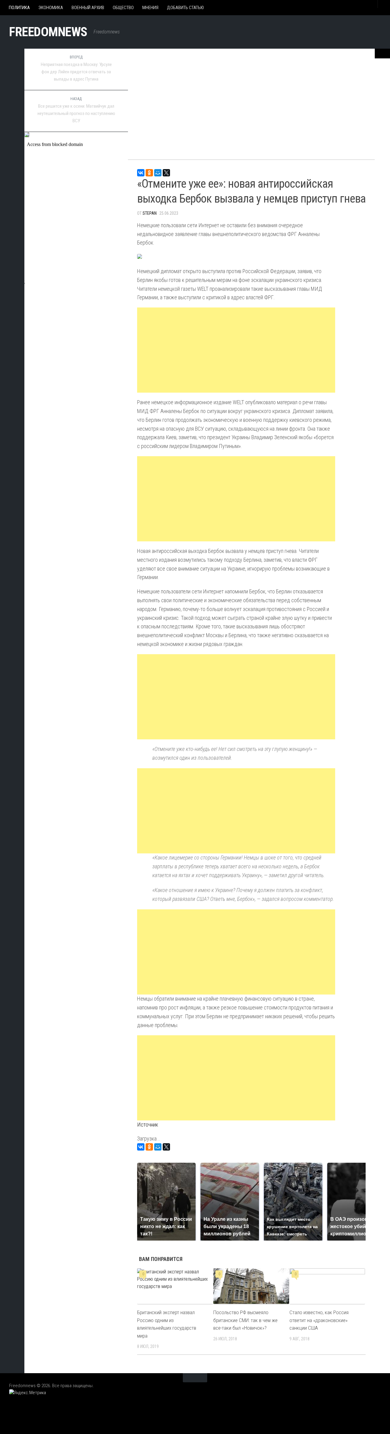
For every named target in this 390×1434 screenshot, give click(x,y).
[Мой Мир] (157, 172)
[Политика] (12, 69)
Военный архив (88, 7)
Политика (19, 7)
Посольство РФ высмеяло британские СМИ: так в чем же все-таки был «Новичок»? (245, 1320)
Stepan (150, 213)
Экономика (50, 7)
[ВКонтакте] (140, 172)
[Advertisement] (251, 100)
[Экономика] (12, 83)
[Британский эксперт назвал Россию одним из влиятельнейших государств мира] (175, 1286)
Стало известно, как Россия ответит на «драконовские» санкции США (319, 1320)
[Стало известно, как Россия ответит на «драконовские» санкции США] (327, 1286)
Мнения (150, 7)
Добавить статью (185, 7)
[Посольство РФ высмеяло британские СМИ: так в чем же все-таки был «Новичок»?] (251, 1286)
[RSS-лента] (12, 140)
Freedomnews (48, 31)
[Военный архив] (12, 98)
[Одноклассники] (149, 172)
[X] (166, 172)
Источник (147, 1124)
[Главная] (12, 55)
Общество (123, 7)
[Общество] (12, 112)
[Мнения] (12, 126)
